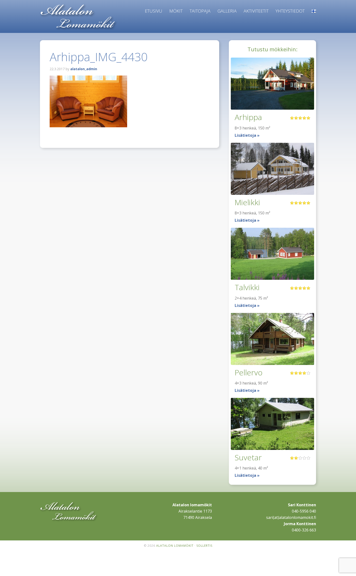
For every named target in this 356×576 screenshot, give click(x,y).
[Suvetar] (272, 424)
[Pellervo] (272, 339)
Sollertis (204, 546)
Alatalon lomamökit (78, 17)
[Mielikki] (272, 169)
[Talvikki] (272, 254)
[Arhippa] (272, 84)
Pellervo (249, 372)
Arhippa (248, 117)
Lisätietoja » (247, 135)
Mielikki (247, 202)
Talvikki (247, 287)
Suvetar (248, 457)
